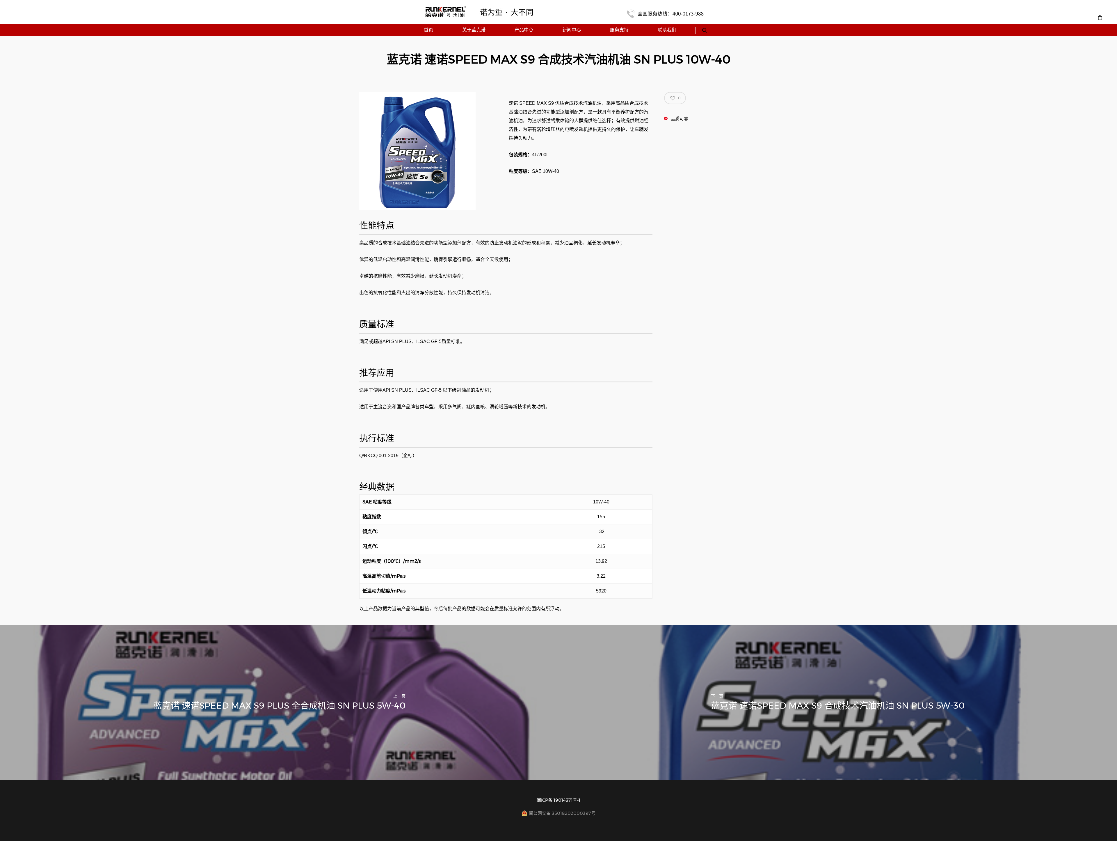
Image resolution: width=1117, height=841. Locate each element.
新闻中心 (571, 30)
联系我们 (667, 30)
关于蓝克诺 (473, 30)
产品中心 (524, 30)
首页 (428, 30)
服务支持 (619, 30)
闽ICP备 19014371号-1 (558, 800)
